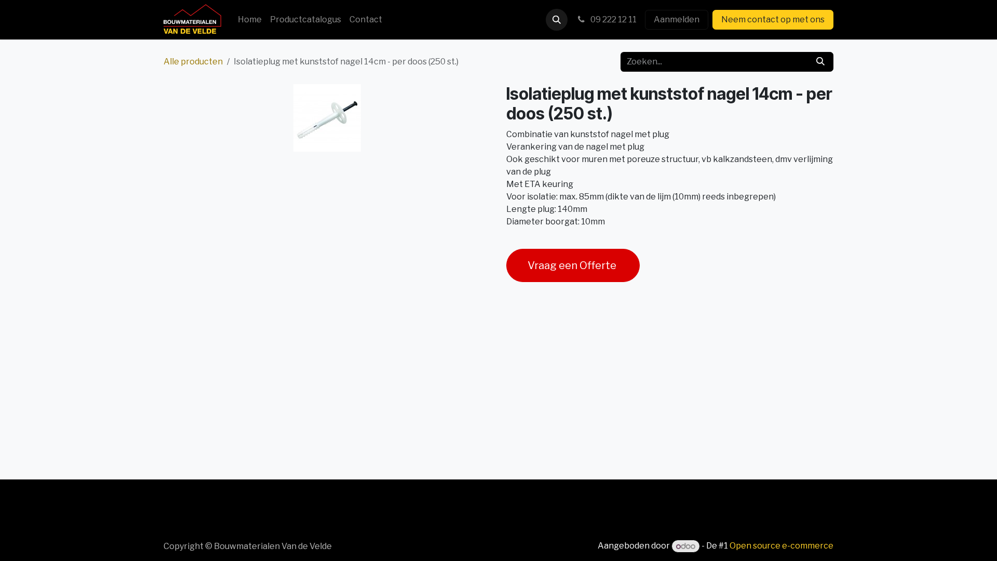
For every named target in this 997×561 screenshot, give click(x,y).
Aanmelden (676, 19)
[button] (557, 20)
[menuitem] (250, 19)
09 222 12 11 (613, 19)
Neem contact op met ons (773, 19)
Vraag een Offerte (573, 265)
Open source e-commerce (781, 546)
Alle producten (193, 61)
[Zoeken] (820, 62)
